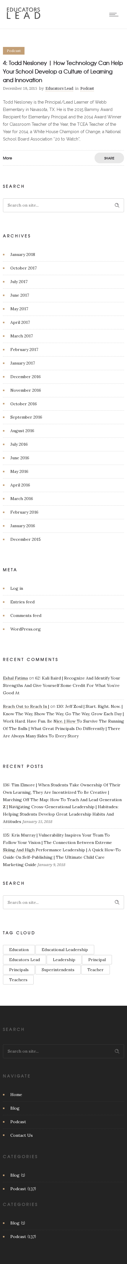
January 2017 (22, 363)
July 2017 (18, 281)
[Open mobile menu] (115, 14)
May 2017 (19, 308)
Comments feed (25, 615)
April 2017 (20, 322)
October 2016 (23, 403)
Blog (14, 1108)
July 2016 (19, 444)
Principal (97, 959)
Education (19, 949)
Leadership (64, 959)
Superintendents (58, 969)
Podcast (18, 1121)
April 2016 (20, 485)
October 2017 (23, 268)
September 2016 (26, 417)
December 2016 (25, 376)
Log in (16, 588)
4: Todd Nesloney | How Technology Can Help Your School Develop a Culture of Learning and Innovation (63, 71)
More (7, 158)
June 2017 (19, 295)
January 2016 (22, 525)
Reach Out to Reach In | (26, 706)
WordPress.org (25, 629)
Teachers (18, 979)
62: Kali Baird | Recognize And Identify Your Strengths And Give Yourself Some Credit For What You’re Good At (61, 685)
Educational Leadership (65, 949)
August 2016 (22, 430)
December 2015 (25, 539)
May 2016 (19, 471)
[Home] (23, 18)
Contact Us (21, 1135)
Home (16, 1094)
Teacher (95, 969)
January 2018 (22, 254)
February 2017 (24, 349)
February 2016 (24, 512)
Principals (19, 969)
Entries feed (22, 602)
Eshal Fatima (15, 678)
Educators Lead (59, 88)
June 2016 (19, 457)
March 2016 (21, 498)
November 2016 (25, 390)
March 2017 (21, 336)
